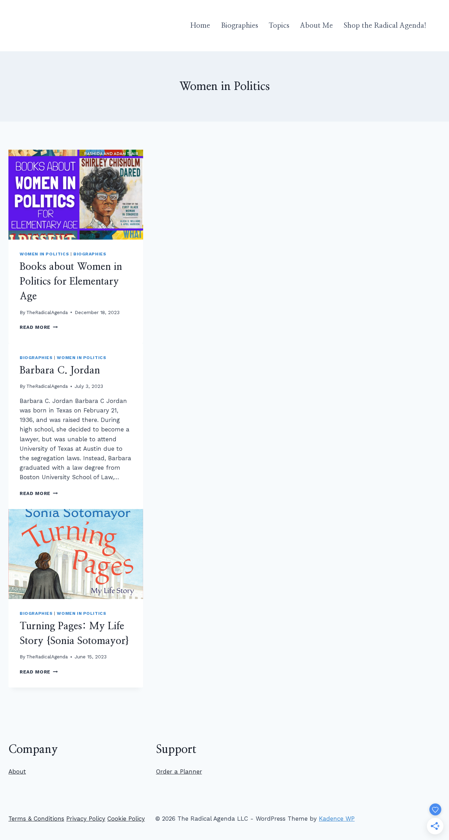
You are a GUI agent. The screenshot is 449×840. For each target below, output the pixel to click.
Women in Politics (44, 254)
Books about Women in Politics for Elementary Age (71, 281)
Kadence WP (337, 818)
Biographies (239, 25)
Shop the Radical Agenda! (385, 25)
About (17, 771)
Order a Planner (179, 771)
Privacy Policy (85, 818)
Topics (279, 25)
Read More (39, 327)
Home (200, 25)
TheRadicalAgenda (47, 312)
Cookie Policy (126, 818)
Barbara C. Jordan (60, 371)
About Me (316, 25)
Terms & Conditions (36, 818)
